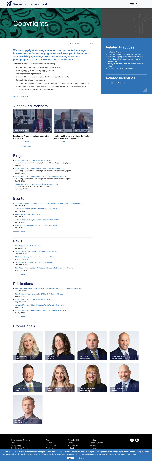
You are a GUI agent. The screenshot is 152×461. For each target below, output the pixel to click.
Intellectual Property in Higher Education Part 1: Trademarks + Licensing (40, 176)
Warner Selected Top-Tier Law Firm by (34, 262)
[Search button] (137, 4)
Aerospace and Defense (116, 83)
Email (71, 43)
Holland (71, 448)
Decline (81, 458)
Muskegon (94, 448)
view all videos (26, 146)
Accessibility (51, 445)
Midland (93, 445)
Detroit (70, 443)
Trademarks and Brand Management (121, 68)
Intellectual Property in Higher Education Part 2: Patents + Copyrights (39, 168)
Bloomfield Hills (74, 440)
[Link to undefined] (27, 345)
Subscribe (15, 443)
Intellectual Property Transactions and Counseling (125, 57)
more (23, 231)
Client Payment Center (19, 448)
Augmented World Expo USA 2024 (27, 214)
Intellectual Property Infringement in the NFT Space (33, 160)
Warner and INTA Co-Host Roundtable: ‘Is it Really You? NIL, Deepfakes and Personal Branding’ (48, 203)
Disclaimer (50, 443)
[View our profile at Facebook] (132, 440)
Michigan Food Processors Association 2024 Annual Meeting (36, 225)
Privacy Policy (131, 454)
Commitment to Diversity (20, 440)
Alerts (48, 440)
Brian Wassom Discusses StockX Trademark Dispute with (44, 268)
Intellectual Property (115, 52)
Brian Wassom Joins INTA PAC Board (28, 246)
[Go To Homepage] (27, 4)
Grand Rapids (73, 445)
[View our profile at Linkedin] (137, 440)
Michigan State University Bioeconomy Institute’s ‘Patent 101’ (37, 220)
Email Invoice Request (51, 449)
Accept (70, 458)
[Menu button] (132, 4)
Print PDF (78, 43)
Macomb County (96, 443)
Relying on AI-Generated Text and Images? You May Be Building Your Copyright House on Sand (48, 288)
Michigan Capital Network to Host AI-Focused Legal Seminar (37, 209)
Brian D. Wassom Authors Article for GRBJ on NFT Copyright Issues (39, 294)
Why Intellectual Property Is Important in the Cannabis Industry (37, 184)
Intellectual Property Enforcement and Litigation (125, 54)
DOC (85, 43)
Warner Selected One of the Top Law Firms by (36, 251)
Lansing (93, 440)
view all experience (19, 96)
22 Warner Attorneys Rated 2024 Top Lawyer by (36, 257)
